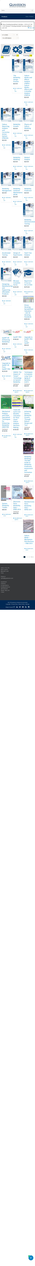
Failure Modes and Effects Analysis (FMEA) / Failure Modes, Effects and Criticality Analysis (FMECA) (28, 85)
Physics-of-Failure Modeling (28, 126)
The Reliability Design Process (16, 78)
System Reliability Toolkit (5, 505)
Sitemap (27, 604)
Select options (16, 391)
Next (32, 557)
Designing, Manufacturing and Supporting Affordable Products (7, 289)
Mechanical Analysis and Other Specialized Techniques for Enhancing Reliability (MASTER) (6, 419)
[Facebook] (14, 607)
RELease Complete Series (16, 283)
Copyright (8, 604)
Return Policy (21, 604)
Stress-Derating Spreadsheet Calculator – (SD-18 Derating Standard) (28, 311)
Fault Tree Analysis (28, 254)
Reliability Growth (16, 125)
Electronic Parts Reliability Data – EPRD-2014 (17, 505)
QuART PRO (17, 337)
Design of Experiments (17, 254)
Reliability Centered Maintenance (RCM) (17, 191)
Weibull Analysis (27, 158)
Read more (27, 292)
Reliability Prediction (28, 190)
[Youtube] (23, 607)
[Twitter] (20, 607)
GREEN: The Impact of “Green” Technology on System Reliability (17, 377)
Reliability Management (6, 190)
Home (27, 16)
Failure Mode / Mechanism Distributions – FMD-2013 (29, 539)
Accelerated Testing (6, 254)
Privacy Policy (14, 604)
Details (20, 88)
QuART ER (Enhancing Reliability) (6, 340)
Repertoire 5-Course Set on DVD (28, 283)
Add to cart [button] (16, 90)
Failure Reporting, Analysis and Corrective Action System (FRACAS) (6, 131)
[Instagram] (28, 607)
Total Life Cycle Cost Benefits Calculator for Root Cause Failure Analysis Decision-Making (16, 418)
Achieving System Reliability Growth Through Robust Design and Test (28, 418)
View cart (31, 28)
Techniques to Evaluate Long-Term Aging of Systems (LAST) (28, 377)
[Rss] (25, 607)
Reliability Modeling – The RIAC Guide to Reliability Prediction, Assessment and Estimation (28, 464)
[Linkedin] (17, 607)
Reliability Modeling (16, 158)
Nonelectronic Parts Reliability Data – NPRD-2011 (29, 506)
